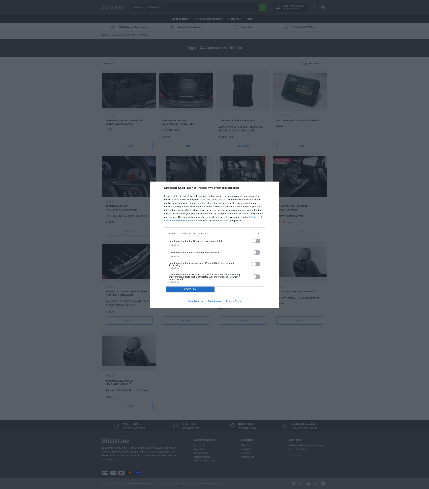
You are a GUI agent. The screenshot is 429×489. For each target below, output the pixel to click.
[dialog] (214, 245)
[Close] (272, 188)
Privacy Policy (233, 301)
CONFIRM (190, 289)
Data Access (214, 301)
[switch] (256, 241)
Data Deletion (195, 301)
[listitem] (214, 233)
